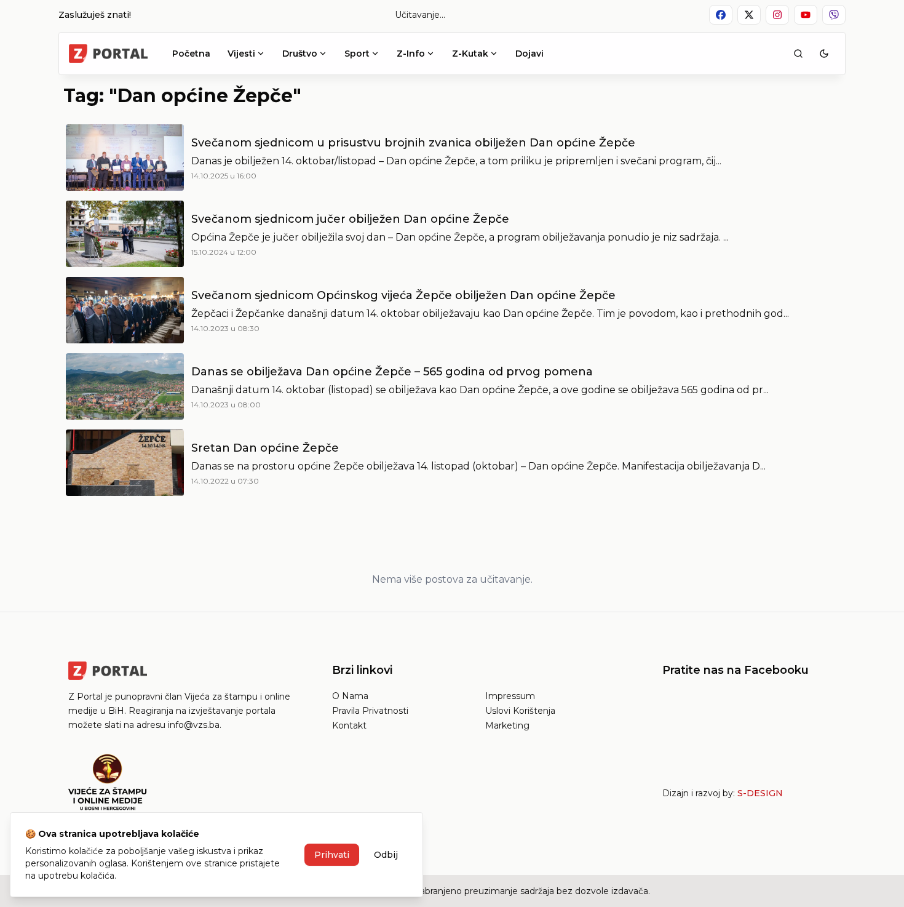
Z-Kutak (470, 53)
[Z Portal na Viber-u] (834, 15)
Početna (191, 53)
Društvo (299, 53)
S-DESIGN (760, 793)
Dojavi (529, 53)
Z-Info (411, 53)
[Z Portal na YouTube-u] (805, 15)
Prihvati (331, 854)
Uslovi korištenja (520, 710)
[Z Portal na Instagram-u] (777, 15)
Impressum (510, 695)
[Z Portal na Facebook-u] (720, 15)
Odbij (386, 854)
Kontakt (349, 725)
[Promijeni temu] (824, 53)
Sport (357, 53)
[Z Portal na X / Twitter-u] (749, 15)
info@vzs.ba (194, 724)
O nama (350, 695)
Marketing (507, 725)
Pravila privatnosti (370, 710)
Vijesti (241, 53)
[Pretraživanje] (798, 53)
